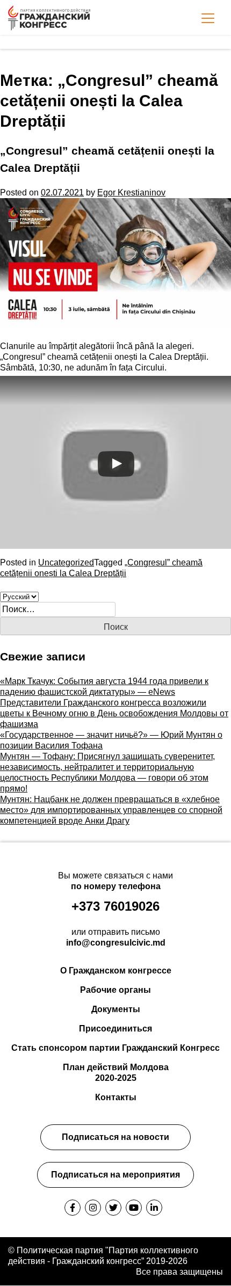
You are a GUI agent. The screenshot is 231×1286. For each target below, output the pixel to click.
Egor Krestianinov (131, 192)
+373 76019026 (115, 906)
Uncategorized (66, 562)
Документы (115, 1009)
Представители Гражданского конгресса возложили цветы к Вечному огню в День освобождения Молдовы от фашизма (114, 713)
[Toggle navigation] (208, 18)
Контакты (115, 1097)
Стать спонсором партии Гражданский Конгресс (115, 1047)
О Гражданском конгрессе (115, 970)
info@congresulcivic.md (115, 942)
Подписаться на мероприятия (115, 1174)
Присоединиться (115, 1028)
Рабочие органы (115, 989)
